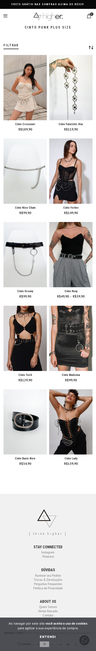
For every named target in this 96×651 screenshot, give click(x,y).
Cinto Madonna (71, 375)
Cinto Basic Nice (25, 458)
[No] (44, 644)
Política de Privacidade (48, 588)
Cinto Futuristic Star (70, 124)
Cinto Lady (71, 458)
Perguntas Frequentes (48, 584)
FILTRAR (11, 45)
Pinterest (48, 557)
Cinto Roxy (71, 291)
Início (6, 41)
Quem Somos (48, 607)
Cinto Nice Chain (25, 207)
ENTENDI (48, 637)
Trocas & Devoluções (48, 580)
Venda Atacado (48, 611)
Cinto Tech (25, 375)
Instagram (48, 552)
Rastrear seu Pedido (48, 576)
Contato (48, 615)
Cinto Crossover (25, 124)
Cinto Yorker (71, 207)
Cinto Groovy (25, 291)
